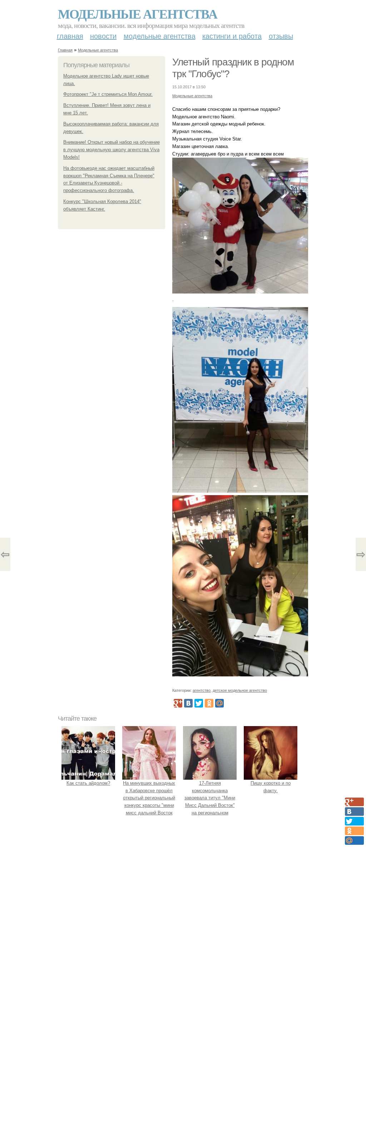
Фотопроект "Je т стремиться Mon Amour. (108, 94)
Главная (70, 36)
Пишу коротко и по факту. (271, 786)
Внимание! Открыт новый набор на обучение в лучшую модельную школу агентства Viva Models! (111, 149)
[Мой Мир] (219, 703)
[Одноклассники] (209, 703)
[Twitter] (198, 703)
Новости (103, 36)
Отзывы (281, 36)
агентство (202, 690)
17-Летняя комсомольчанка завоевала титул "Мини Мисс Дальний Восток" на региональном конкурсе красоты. (209, 801)
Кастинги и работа (232, 36)
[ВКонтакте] (188, 703)
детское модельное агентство (240, 690)
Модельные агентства (137, 13)
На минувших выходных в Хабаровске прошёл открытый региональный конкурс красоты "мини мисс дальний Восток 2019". (149, 801)
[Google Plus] (178, 703)
